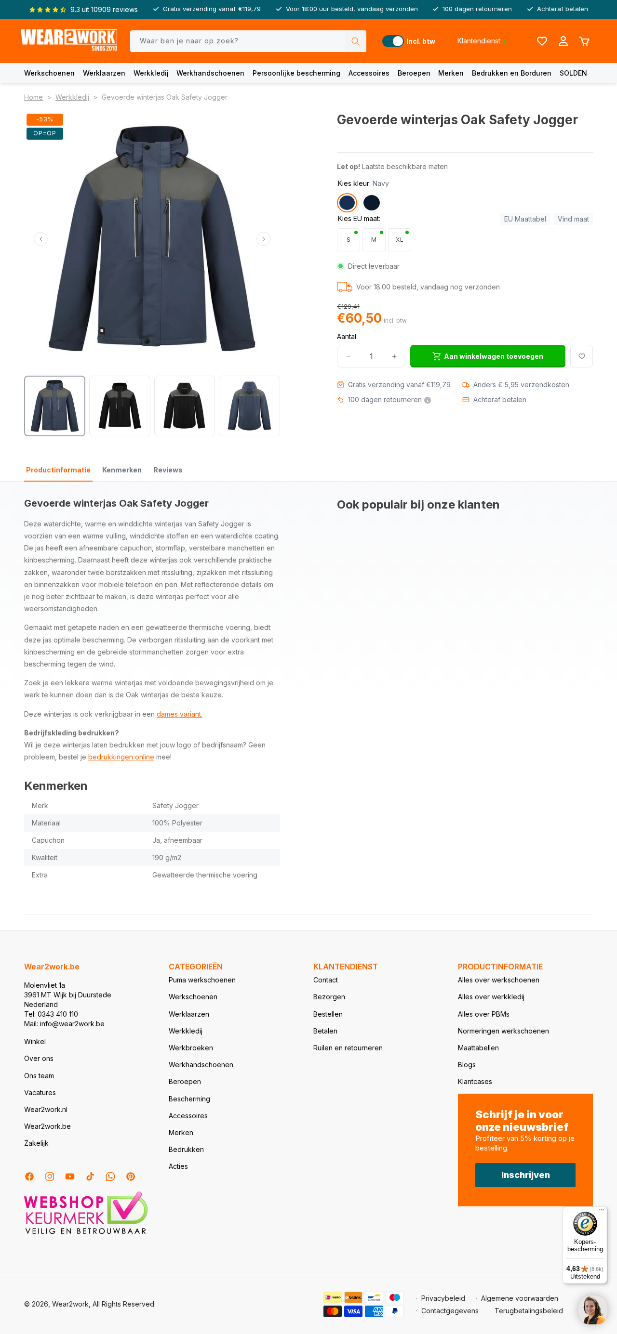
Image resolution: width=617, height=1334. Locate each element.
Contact (325, 980)
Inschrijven (525, 1175)
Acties (178, 1166)
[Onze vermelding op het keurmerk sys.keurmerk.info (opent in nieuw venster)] (86, 1233)
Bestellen (328, 1014)
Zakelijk (36, 1143)
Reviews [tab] (168, 470)
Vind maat (573, 219)
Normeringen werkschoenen (503, 1031)
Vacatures (40, 1092)
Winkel (35, 1041)
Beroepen (414, 73)
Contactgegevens (450, 1311)
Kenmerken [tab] (122, 470)
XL (400, 239)
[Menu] (601, 1212)
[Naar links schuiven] (41, 239)
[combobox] (248, 41)
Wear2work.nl (45, 1109)
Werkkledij (151, 73)
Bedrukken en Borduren (511, 73)
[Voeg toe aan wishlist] (581, 356)
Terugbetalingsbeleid (529, 1311)
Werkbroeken (191, 1048)
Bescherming (189, 1099)
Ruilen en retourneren (348, 1048)
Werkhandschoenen (210, 73)
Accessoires (369, 73)
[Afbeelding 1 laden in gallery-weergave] (54, 406)
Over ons (39, 1058)
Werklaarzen (104, 73)
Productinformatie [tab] (58, 470)
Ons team (39, 1076)
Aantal (346, 336)
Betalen (325, 1031)
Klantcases (475, 1081)
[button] (49, 73)
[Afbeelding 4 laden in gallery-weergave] (249, 406)
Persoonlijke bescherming (296, 73)
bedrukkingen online (121, 757)
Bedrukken (186, 1149)
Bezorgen (329, 997)
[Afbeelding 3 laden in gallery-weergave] (184, 406)
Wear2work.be (47, 1126)
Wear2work (70, 1304)
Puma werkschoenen (202, 980)
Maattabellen (478, 1048)
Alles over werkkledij (491, 997)
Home (33, 97)
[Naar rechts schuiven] (263, 239)
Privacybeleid (443, 1298)
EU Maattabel (525, 219)
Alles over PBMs (484, 1014)
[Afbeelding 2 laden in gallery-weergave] (119, 406)
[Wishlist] (541, 41)
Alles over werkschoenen (498, 980)
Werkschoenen (49, 73)
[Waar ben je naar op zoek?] (355, 41)
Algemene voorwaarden (519, 1298)
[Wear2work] (69, 41)
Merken (451, 73)
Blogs (467, 1064)
